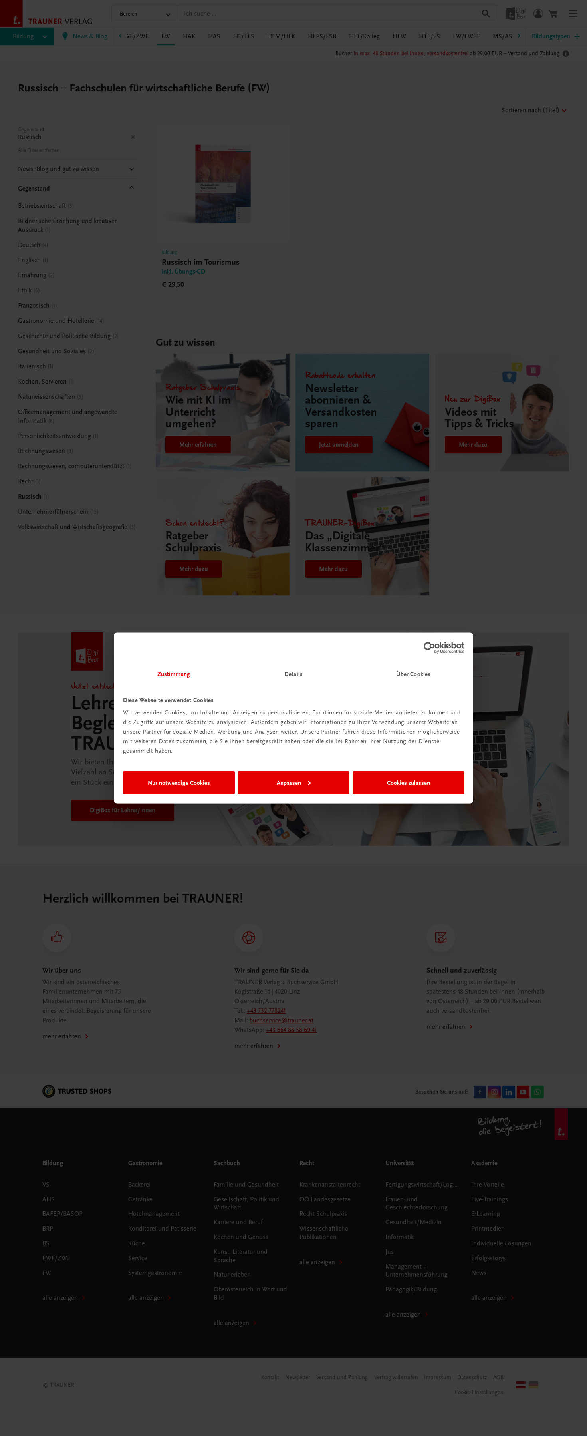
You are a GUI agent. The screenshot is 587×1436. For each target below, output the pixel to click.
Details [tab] (293, 674)
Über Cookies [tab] (413, 674)
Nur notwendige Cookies (179, 782)
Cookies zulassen (408, 782)
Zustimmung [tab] (173, 674)
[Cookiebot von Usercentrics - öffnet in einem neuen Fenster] (429, 648)
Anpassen (289, 782)
